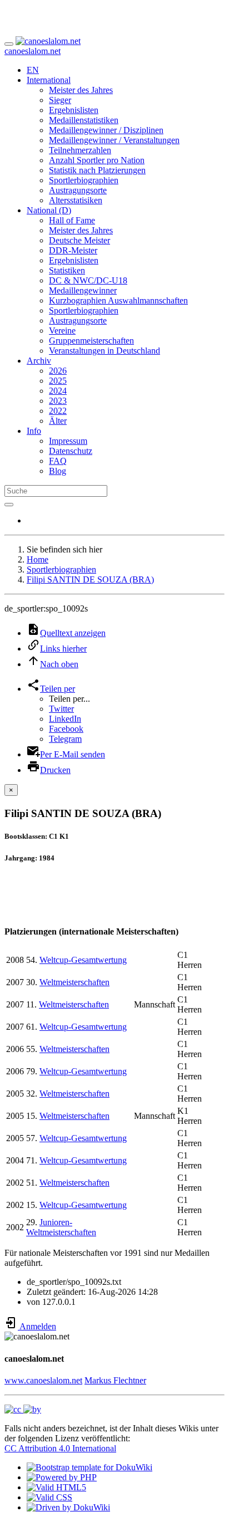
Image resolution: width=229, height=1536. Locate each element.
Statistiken (67, 270)
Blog (57, 471)
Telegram (65, 738)
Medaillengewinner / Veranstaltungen (114, 140)
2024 (58, 390)
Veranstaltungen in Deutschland (104, 350)
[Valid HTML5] (56, 1487)
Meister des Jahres (81, 90)
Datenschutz (70, 451)
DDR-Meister (73, 250)
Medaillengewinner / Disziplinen (106, 130)
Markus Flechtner (115, 1380)
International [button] (49, 80)
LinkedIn (65, 718)
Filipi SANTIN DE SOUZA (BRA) (90, 579)
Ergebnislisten (73, 110)
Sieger (60, 100)
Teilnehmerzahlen (80, 150)
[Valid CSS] (49, 1497)
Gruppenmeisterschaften (91, 340)
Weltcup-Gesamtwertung (83, 960)
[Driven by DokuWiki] (68, 1507)
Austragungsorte (78, 190)
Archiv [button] (39, 360)
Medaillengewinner (83, 290)
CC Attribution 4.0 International (60, 1448)
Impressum (68, 441)
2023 (58, 400)
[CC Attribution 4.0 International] (22, 1409)
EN (33, 70)
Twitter (61, 708)
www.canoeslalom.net (43, 1380)
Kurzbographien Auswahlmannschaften (118, 300)
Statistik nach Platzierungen (97, 170)
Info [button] (34, 431)
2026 (58, 370)
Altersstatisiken (75, 200)
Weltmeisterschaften (74, 982)
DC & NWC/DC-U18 (88, 280)
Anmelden (37, 1326)
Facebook (66, 728)
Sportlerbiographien (83, 180)
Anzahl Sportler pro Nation (97, 160)
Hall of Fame (72, 220)
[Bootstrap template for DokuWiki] (89, 1467)
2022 (58, 410)
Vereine (62, 330)
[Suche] (8, 504)
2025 (58, 380)
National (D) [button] (49, 210)
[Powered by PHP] (62, 1477)
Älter (58, 420)
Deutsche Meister (79, 240)
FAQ (58, 461)
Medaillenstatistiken (83, 120)
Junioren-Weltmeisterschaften (61, 1227)
